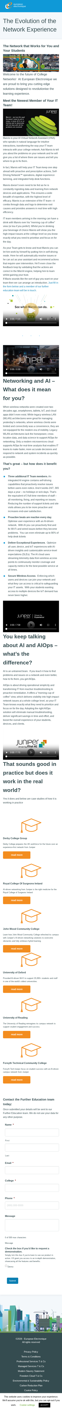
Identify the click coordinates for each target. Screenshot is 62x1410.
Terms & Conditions (31, 1356)
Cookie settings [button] (27, 1405)
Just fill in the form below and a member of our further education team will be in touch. (30, 286)
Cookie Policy (31, 1390)
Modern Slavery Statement (31, 1371)
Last (7, 1155)
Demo (10, 1266)
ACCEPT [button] (44, 1405)
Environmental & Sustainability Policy (31, 1380)
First (7, 1140)
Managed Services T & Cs (31, 1366)
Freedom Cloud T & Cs (31, 1376)
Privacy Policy (31, 1351)
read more (17, 855)
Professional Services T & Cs (31, 1361)
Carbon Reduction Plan (31, 1385)
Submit (12, 1280)
